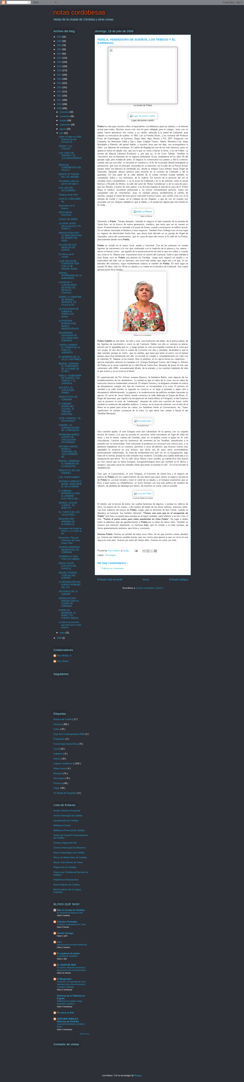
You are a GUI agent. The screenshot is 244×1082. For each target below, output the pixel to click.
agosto (63, 129)
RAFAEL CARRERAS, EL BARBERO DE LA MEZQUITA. (69, 463)
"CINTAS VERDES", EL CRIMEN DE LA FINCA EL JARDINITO (69, 349)
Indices (57, 758)
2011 (59, 100)
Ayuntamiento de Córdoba (65, 820)
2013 (59, 91)
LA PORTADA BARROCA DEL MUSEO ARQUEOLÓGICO (69, 325)
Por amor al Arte (65, 1012)
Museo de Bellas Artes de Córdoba (70, 857)
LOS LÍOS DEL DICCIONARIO (67, 189)
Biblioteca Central (61, 825)
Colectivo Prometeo (67, 921)
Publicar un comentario (113, 568)
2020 (59, 62)
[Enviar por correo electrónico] (144, 551)
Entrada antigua (178, 579)
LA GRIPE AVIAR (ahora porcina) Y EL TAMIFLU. (70, 226)
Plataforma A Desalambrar (66, 879)
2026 (59, 37)
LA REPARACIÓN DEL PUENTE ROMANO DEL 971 (70, 584)
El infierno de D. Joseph (66, 255)
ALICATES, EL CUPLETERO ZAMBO (66, 390)
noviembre (65, 116)
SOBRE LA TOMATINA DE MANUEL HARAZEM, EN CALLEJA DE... (70, 301)
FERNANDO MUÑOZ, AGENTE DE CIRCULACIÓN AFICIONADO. (69, 438)
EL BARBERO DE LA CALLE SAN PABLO (70, 358)
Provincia (58, 783)
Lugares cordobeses (63, 763)
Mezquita (58, 773)
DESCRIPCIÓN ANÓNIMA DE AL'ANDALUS (67, 521)
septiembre (65, 124)
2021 (59, 58)
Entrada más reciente (109, 579)
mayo (63, 632)
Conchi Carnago (65, 933)
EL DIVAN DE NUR (66, 965)
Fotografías (59, 739)
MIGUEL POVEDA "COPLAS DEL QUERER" (68, 575)
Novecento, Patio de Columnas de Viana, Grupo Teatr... (70, 540)
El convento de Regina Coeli (70, 913)
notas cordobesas (79, 12)
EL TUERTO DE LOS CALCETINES (69, 513)
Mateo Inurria (60, 768)
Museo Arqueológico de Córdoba (68, 852)
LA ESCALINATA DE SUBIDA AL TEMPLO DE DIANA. (69, 313)
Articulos (58, 724)
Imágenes (58, 753)
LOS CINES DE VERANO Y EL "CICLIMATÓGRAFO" (70, 157)
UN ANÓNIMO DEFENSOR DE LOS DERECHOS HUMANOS (68, 337)
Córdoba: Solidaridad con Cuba (71, 924)
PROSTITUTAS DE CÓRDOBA (68, 398)
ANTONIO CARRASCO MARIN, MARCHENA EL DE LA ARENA (70, 484)
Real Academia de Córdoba (66, 884)
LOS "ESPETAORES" (69, 477)
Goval (56, 749)
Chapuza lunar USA (68, 194)
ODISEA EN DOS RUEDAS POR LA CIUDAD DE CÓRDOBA (69, 602)
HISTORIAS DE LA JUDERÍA (68, 592)
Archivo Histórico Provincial (66, 810)
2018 (59, 70)
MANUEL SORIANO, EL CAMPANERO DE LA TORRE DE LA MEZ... (69, 367)
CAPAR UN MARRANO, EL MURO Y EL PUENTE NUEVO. (69, 614)
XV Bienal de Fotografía (65, 793)
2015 (59, 83)
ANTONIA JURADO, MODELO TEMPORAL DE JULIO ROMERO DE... (68, 451)
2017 (59, 75)
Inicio (146, 579)
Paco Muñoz (63, 661)
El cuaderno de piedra (68, 953)
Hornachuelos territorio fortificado (72, 945)
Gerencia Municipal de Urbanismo (69, 847)
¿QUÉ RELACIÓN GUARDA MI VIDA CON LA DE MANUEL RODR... (69, 265)
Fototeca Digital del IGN (65, 843)
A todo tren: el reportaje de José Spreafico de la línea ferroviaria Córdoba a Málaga (71, 984)
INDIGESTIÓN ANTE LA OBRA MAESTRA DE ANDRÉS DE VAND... (70, 237)
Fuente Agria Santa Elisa (65, 744)
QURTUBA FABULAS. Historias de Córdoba (68, 1020)
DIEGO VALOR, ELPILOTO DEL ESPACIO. (68, 566)
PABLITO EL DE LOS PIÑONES (69, 471)
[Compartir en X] (151, 551)
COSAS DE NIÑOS (68, 219)
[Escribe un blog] (148, 551)
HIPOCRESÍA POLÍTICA (65, 213)
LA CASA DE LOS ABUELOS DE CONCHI (67, 247)
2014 (59, 87)
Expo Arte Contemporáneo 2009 (69, 734)
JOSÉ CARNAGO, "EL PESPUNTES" (70, 419)
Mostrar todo (84, 1034)
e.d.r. (59, 942)
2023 (59, 49)
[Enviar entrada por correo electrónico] (135, 550)
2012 (59, 95)
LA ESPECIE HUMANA (67, 956)
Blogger (137, 1075)
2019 (59, 66)
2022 (59, 53)
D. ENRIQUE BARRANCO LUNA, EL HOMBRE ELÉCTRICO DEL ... (70, 495)
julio (62, 133)
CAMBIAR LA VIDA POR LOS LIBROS (69, 557)
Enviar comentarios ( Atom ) (149, 588)
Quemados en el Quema (67, 207)
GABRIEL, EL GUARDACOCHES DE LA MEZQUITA (69, 428)
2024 (59, 45)
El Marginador (64, 979)
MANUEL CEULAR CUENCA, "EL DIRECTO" (68, 505)
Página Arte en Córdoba (64, 867)
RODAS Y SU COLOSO (65, 147)
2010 (59, 104)
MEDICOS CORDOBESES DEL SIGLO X (70, 167)
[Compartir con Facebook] (155, 551)
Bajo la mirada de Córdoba (70, 910)
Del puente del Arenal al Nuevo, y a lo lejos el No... (70, 531)
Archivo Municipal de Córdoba (67, 815)
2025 (59, 41)
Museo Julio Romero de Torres (68, 862)
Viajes (56, 788)
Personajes (110, 555)
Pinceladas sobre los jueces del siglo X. (69, 182)
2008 (59, 638)
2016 (59, 79)
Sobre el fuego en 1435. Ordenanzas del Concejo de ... (70, 139)
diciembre (65, 112)
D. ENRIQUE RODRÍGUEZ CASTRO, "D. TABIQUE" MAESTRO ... (67, 408)
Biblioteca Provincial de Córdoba (69, 830)
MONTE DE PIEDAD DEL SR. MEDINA (69, 175)
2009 (59, 108)
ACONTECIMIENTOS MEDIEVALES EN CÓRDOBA (69, 550)
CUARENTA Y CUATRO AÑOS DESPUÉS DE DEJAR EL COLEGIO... (68, 287)
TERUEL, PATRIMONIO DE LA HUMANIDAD (70, 275)
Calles (56, 729)
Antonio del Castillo (63, 719)
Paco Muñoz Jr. (64, 655)
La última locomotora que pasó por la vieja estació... (70, 625)
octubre (63, 120)
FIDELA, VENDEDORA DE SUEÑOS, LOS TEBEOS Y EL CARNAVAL (70, 379)
